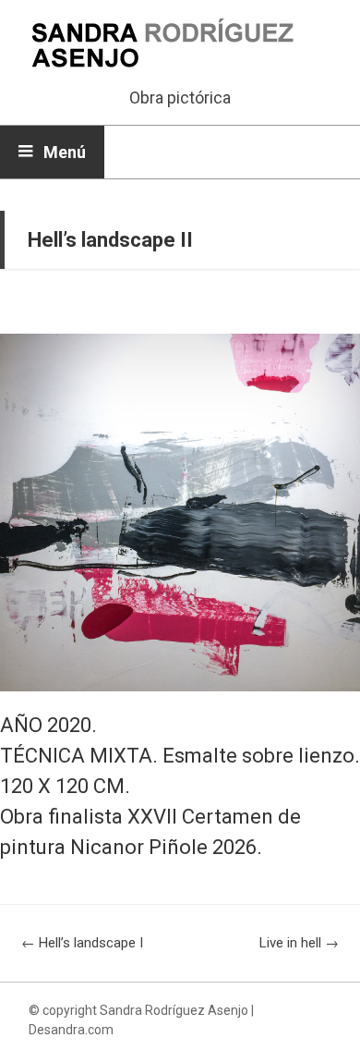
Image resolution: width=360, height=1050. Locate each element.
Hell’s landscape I (82, 942)
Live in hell (299, 942)
